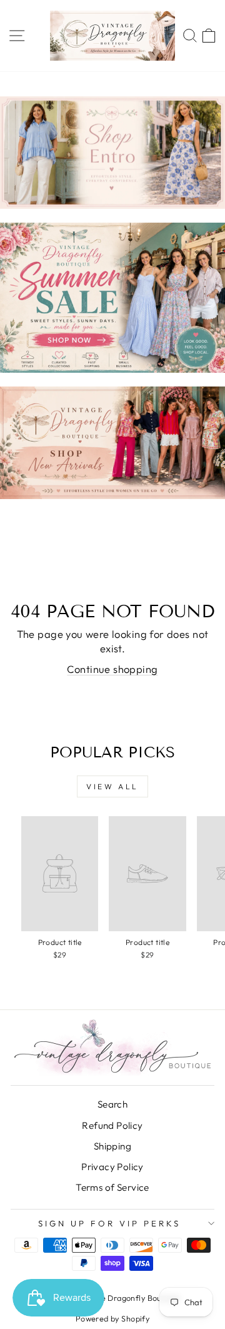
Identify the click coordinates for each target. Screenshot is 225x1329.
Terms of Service (112, 1187)
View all (112, 786)
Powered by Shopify (112, 1318)
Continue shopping (112, 668)
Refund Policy (112, 1125)
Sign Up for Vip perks (109, 1223)
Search (113, 1104)
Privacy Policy (112, 1167)
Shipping (112, 1146)
